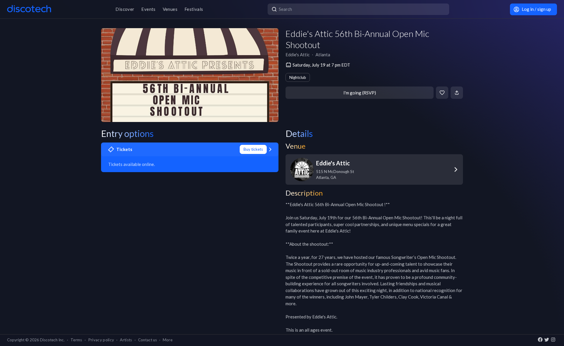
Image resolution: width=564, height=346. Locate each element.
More (167, 339)
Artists (126, 339)
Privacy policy (101, 339)
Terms (76, 339)
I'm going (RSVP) (359, 92)
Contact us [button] (147, 339)
